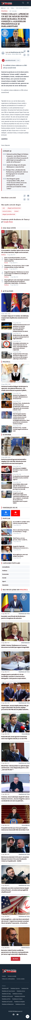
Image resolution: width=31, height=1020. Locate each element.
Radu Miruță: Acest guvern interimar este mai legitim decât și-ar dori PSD (14, 738)
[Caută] (23, 3)
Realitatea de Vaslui (20, 1004)
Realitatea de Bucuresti (7, 996)
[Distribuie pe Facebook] (28, 51)
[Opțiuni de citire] (27, 1016)
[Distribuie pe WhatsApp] (24, 54)
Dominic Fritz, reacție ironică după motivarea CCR (20, 429)
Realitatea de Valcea (17, 993)
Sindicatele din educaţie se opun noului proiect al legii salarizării (21, 336)
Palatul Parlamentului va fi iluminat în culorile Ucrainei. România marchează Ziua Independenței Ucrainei (21, 328)
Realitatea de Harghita (19, 1001)
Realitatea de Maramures (8, 1004)
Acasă (4, 8)
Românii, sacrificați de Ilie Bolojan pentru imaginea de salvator (13, 617)
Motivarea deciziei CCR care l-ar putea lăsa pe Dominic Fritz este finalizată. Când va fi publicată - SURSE (15, 859)
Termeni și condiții (12, 976)
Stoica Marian (26, 734)
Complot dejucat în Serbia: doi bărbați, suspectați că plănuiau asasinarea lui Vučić (15, 318)
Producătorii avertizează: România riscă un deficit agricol (21, 477)
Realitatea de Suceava (7, 1001)
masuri (16, 211)
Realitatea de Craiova (17, 999)
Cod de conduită (20, 979)
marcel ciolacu (6, 211)
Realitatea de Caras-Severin (8, 991)
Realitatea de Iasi (21, 991)
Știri (8, 8)
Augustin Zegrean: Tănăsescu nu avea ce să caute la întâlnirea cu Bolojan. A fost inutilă (16, 273)
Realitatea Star (25, 988)
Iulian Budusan (25, 642)
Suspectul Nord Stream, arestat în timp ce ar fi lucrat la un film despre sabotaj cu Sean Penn (20, 356)
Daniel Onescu (25, 947)
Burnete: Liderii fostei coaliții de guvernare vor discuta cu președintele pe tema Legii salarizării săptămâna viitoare (14, 953)
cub (3, 208)
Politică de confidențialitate (8, 979)
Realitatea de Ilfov (6, 999)
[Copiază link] (24, 51)
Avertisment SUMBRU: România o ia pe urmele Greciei (20, 469)
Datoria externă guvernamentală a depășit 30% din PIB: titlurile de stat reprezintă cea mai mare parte (13, 461)
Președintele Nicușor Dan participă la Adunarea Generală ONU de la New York (15, 829)
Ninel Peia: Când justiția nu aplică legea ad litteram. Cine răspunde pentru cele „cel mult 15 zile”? (15, 768)
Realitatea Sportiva (15, 988)
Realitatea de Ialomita (20, 996)
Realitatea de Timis (18, 52)
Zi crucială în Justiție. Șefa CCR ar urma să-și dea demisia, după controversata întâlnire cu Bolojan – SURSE (15, 252)
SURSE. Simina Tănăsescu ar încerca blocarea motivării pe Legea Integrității (15, 646)
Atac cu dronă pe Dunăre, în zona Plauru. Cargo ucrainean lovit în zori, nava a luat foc (15, 259)
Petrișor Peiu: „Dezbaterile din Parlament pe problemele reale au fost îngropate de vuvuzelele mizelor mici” (17, 173)
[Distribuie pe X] (28, 54)
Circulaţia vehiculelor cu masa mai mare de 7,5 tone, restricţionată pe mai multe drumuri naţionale (20, 346)
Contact (4, 976)
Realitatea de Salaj (6, 993)
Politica (12, 8)
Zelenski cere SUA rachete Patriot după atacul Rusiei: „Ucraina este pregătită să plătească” (15, 890)
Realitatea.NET (5, 988)
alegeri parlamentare (14, 208)
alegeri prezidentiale (8, 214)
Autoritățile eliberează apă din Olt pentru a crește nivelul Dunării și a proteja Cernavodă (21, 486)
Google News (8, 222)
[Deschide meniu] (28, 3)
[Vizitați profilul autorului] (3, 53)
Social (6, 262)
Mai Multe (15, 959)
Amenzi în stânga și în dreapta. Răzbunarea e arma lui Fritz (16, 166)
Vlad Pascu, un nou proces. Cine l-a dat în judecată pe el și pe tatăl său (16, 266)
